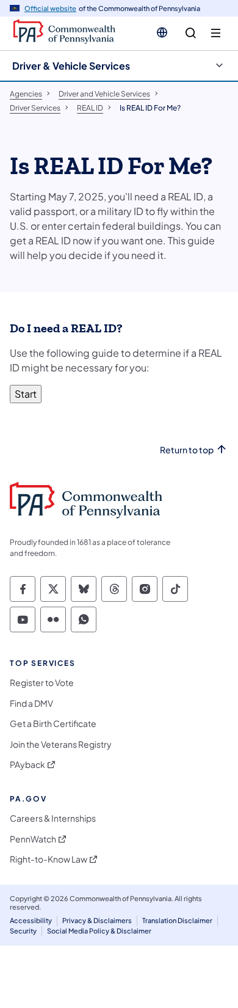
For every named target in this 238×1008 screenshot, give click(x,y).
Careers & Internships (53, 818)
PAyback (27, 764)
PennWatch (33, 839)
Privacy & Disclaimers (97, 920)
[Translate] (162, 32)
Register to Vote (42, 682)
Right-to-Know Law (48, 859)
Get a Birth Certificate (53, 723)
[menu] (215, 33)
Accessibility (31, 920)
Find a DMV (31, 703)
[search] (190, 33)
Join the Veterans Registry (61, 744)
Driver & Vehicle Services (71, 65)
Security (23, 931)
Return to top (187, 450)
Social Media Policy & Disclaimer (99, 931)
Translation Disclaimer (177, 920)
